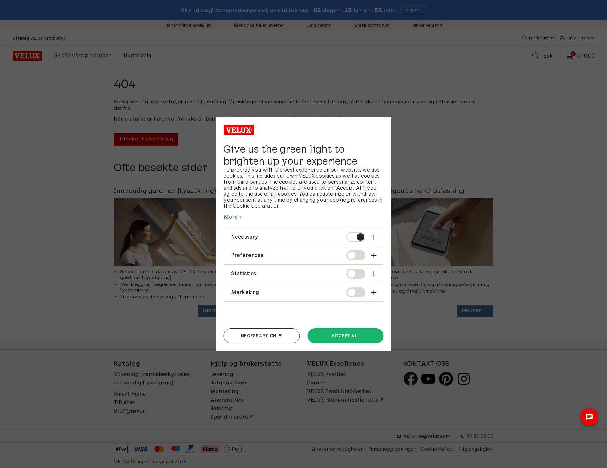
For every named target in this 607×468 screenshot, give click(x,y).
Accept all (345, 336)
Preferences (247, 255)
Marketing (245, 292)
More (231, 217)
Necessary (244, 237)
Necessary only (261, 336)
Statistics (243, 273)
